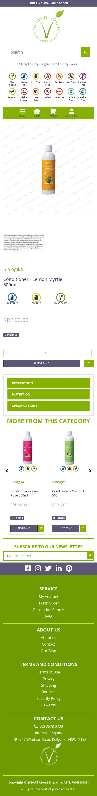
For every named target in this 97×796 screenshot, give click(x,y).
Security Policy (49, 698)
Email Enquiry (50, 732)
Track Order (48, 603)
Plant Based (12, 83)
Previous (6, 470)
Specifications (24, 405)
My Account (48, 596)
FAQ (48, 616)
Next (90, 470)
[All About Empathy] (48, 26)
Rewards (48, 705)
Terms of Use (48, 672)
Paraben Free (82, 98)
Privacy (49, 678)
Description (22, 383)
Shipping (48, 685)
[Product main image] (48, 169)
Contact (48, 644)
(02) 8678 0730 (50, 726)
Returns (48, 691)
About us (48, 637)
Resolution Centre (48, 609)
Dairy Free (24, 83)
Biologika (13, 269)
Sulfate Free (71, 98)
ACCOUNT (72, 116)
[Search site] (85, 52)
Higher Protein (24, 98)
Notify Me (42, 363)
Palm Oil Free (82, 83)
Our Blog (48, 650)
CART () (53, 116)
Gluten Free (47, 83)
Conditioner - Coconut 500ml (68, 493)
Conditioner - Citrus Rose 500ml (24, 493)
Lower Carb (36, 98)
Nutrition (21, 394)
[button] (82, 782)
